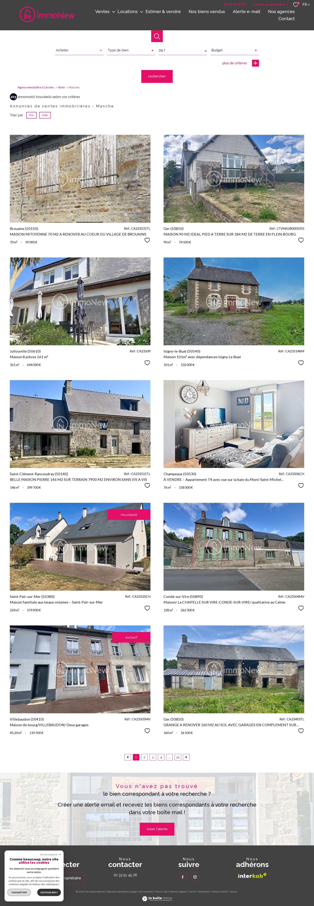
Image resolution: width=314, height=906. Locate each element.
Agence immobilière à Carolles (36, 87)
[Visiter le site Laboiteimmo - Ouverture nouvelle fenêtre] (157, 900)
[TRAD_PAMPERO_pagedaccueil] (47, 21)
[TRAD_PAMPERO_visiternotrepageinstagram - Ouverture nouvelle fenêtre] (195, 877)
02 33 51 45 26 (125, 875)
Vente (61, 87)
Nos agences (281, 11)
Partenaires (203, 891)
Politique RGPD (219, 891)
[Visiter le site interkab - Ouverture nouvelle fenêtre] (252, 875)
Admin (192, 891)
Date (45, 115)
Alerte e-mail (246, 11)
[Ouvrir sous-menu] (113, 11)
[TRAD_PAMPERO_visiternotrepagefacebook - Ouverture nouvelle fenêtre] (182, 877)
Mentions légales (178, 891)
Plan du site (161, 891)
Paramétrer (19, 892)
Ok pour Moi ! (49, 892)
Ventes (102, 11)
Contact (286, 18)
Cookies (233, 892)
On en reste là (48, 854)
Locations (128, 11)
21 (178, 757)
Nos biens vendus (207, 11)
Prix (31, 115)
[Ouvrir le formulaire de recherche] (157, 36)
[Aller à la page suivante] (186, 757)
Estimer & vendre (163, 11)
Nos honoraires (146, 891)
